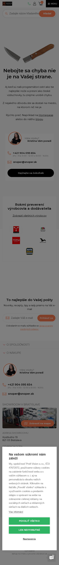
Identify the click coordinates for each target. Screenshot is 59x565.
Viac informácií (16, 512)
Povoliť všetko (29, 521)
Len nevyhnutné (29, 530)
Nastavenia (29, 539)
